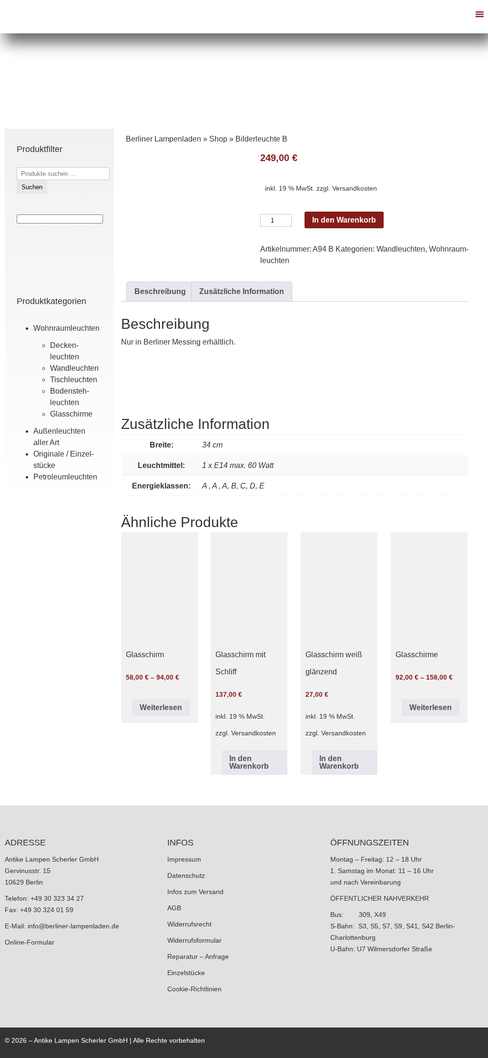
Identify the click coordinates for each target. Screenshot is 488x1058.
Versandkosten (354, 188)
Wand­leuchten (74, 368)
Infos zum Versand (195, 891)
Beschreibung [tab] (160, 291)
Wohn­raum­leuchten (66, 328)
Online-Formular (29, 942)
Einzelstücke (186, 973)
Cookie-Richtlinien (194, 989)
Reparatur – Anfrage (198, 956)
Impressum (184, 859)
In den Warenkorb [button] (249, 762)
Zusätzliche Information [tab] (241, 291)
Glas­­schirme (71, 414)
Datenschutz (186, 875)
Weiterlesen (161, 707)
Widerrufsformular (194, 940)
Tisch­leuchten (73, 380)
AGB (174, 908)
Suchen (31, 187)
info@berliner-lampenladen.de (73, 926)
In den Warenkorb (344, 220)
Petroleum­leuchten (65, 477)
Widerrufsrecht (189, 924)
